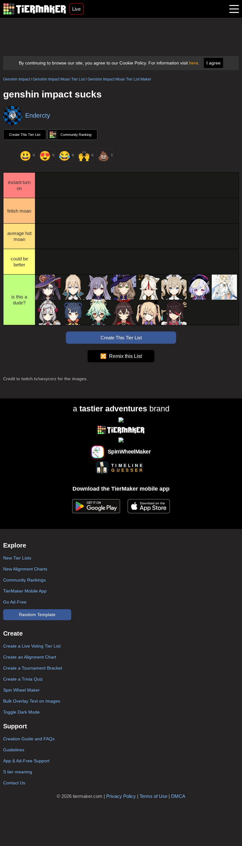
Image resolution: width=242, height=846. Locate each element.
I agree (213, 62)
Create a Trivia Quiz (23, 679)
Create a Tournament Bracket (32, 668)
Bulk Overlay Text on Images (31, 701)
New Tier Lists (17, 557)
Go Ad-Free (14, 601)
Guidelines (13, 749)
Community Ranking (75, 134)
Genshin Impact (16, 79)
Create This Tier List (24, 134)
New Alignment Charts (25, 568)
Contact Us (14, 782)
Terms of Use (153, 796)
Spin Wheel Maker (21, 690)
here (193, 62)
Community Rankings (24, 579)
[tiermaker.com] (34, 9)
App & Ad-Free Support (26, 760)
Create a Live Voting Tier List (31, 645)
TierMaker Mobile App (25, 590)
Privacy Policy (121, 796)
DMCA (178, 796)
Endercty (37, 115)
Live (76, 9)
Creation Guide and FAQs (29, 738)
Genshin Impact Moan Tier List (59, 79)
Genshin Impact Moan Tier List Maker (119, 79)
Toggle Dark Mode (21, 712)
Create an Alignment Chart (29, 657)
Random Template (37, 614)
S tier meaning (17, 771)
